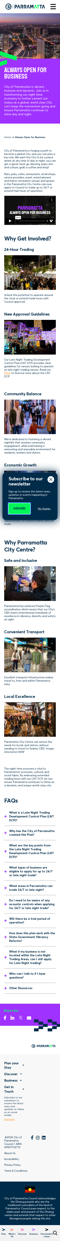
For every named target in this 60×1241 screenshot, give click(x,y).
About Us (10, 1153)
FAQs (7, 373)
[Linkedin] (12, 1017)
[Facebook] (5, 1017)
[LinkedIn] (44, 1138)
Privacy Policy (12, 1164)
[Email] (29, 1017)
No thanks (44, 508)
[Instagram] (38, 1138)
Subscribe (19, 508)
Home (7, 137)
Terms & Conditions (16, 1170)
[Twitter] (20, 1017)
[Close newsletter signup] (51, 479)
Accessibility (11, 1159)
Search (55, 1233)
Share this (11, 1011)
